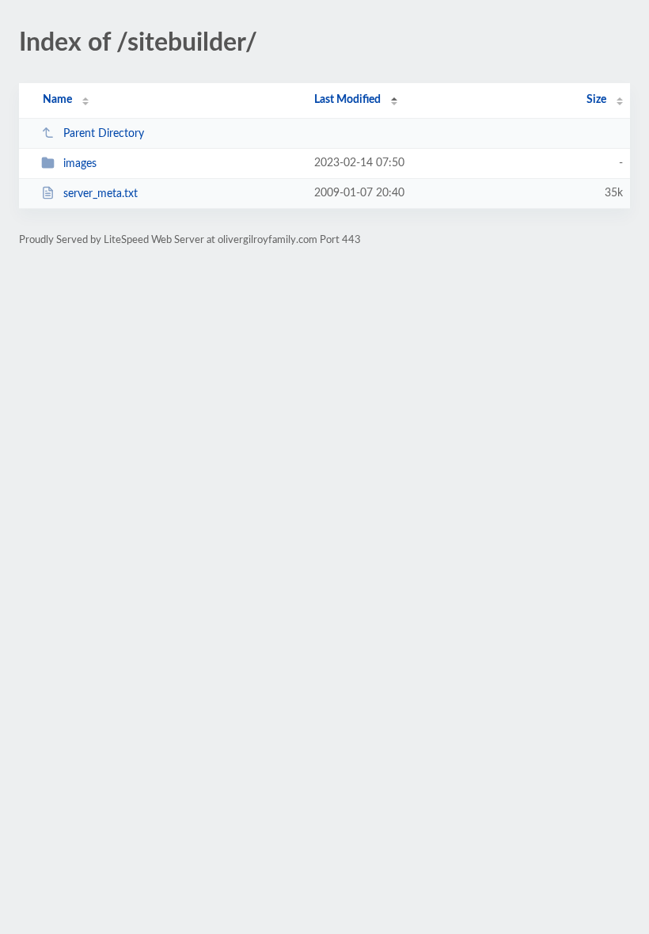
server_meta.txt (100, 193)
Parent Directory (103, 133)
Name (57, 99)
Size (596, 99)
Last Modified (347, 99)
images (80, 163)
